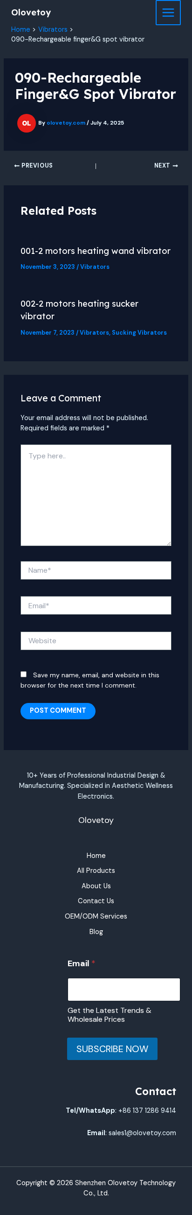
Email (82, 964)
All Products (96, 870)
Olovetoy (31, 12)
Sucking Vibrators (139, 333)
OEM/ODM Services (96, 916)
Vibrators (95, 267)
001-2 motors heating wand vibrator (96, 251)
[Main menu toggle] (168, 12)
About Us (96, 886)
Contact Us (96, 901)
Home (96, 855)
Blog (96, 931)
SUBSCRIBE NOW (112, 1049)
